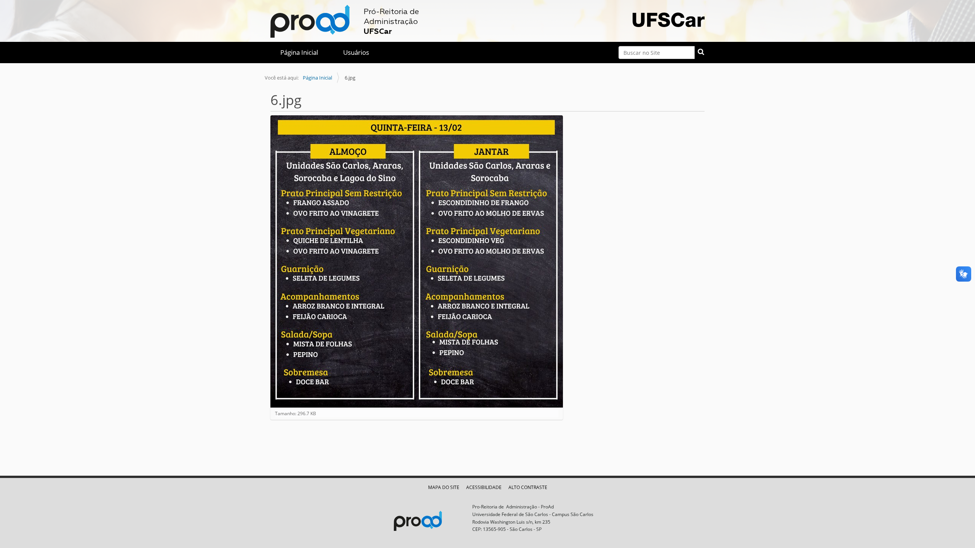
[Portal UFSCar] (669, 18)
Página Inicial (299, 52)
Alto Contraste (527, 487)
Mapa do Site (443, 487)
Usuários (356, 52)
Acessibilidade (484, 487)
